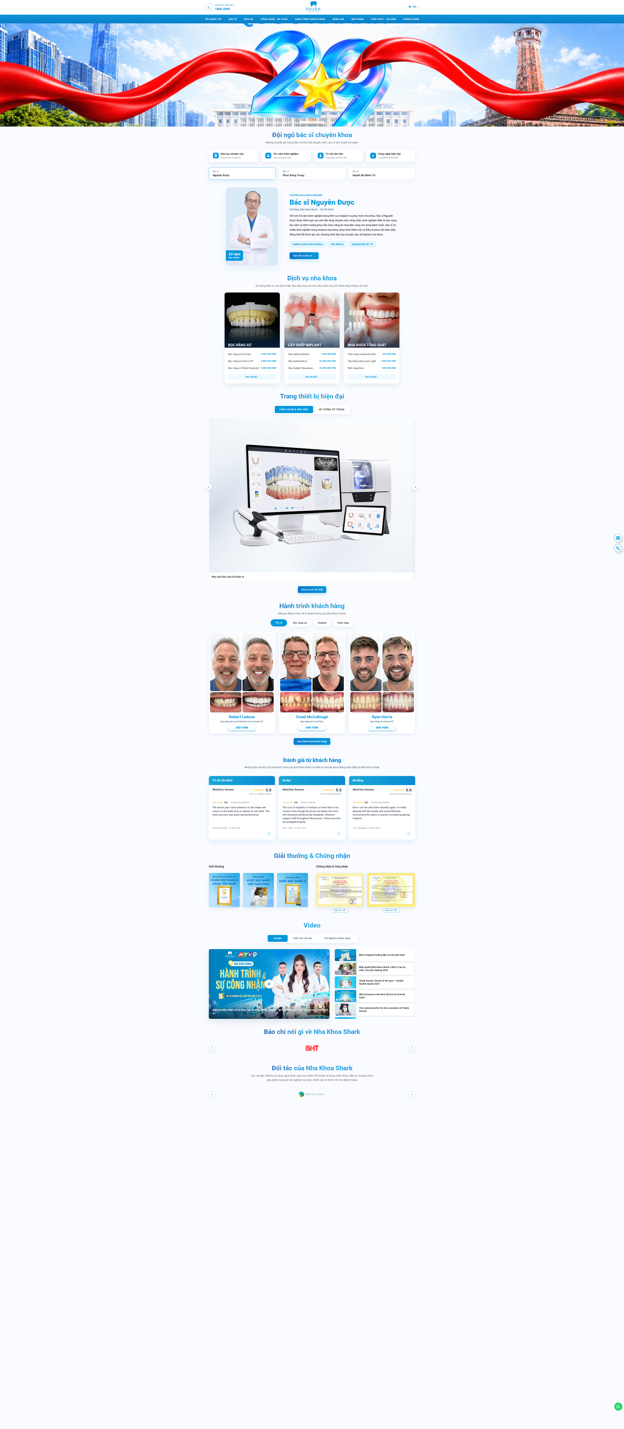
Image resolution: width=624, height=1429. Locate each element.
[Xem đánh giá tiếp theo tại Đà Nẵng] (409, 833)
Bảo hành (357, 19)
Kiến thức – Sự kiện (383, 19)
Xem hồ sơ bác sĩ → (304, 255)
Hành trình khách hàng (310, 19)
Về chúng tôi (213, 19)
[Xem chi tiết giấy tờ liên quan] (340, 890)
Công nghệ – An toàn (274, 19)
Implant (322, 622)
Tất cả (278, 622)
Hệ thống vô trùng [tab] (332, 409)
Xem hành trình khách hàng (312, 741)
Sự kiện (277, 938)
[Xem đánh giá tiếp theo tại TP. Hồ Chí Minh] (268, 833)
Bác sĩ (232, 19)
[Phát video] (269, 984)
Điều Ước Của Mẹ (302, 938)
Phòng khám (411, 19)
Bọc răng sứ (300, 622)
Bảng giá (338, 19)
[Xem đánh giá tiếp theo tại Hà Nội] (339, 833)
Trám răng (343, 622)
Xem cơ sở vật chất (312, 589)
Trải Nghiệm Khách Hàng (337, 938)
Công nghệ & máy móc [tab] (294, 409)
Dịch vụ (248, 19)
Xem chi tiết (251, 377)
